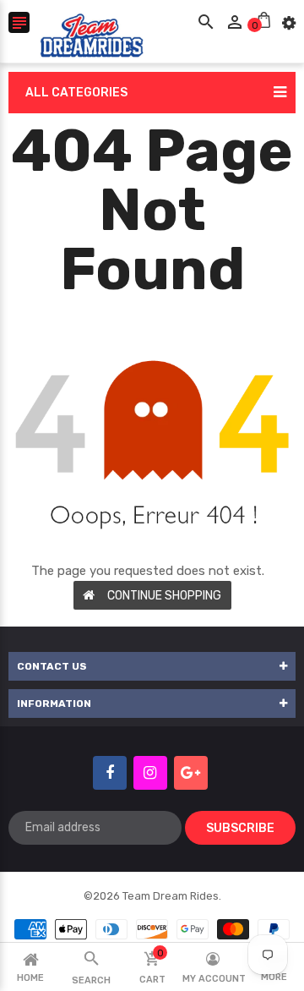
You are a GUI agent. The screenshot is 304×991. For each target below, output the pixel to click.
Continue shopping (164, 596)
